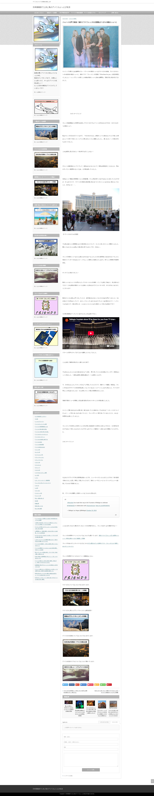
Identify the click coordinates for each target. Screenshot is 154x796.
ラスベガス (65, 18)
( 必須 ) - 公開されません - (72, 742)
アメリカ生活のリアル (89, 12)
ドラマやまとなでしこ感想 (41, 472)
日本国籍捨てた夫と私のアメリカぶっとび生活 (51, 7)
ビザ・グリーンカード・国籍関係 (42, 480)
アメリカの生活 (38, 442)
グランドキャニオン (39, 457)
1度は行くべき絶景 (52, 12)
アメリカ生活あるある (40, 447)
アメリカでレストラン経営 (41, 424)
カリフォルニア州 (39, 454)
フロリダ (37, 485)
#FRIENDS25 (71, 505)
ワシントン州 (38, 495)
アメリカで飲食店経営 (77, 12)
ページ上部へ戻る (152, 781)
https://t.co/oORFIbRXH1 (103, 505)
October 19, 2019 (92, 510)
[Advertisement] (97, 101)
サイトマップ (102, 12)
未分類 (36, 500)
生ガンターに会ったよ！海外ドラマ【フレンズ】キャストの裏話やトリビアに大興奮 (106, 691)
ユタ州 (36, 488)
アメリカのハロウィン (40, 436)
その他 (36, 418)
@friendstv (70, 502)
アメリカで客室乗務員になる (41, 426)
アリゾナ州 (37, 449)
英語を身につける (39, 506)
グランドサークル (39, 460)
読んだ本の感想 (38, 508)
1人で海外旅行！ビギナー (40, 416)
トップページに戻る (68, 775)
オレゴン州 (37, 452)
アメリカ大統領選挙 (39, 444)
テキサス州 (37, 470)
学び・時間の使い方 (39, 498)
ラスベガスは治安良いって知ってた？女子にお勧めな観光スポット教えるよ (75, 691)
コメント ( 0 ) (114, 722)
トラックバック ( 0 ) (104, 722)
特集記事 (37, 503)
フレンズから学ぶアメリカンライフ (43, 483)
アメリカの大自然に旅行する (41, 439)
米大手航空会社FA (64, 12)
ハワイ (36, 477)
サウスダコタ (38, 465)
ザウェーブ (37, 467)
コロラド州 (37, 462)
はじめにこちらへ (39, 12)
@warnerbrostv (90, 505)
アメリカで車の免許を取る (41, 429)
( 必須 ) (67, 736)
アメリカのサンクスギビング (41, 434)
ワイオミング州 (38, 493)
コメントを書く (73, 18)
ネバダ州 (37, 475)
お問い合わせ (114, 12)
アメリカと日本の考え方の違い (42, 431)
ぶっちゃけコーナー (39, 421)
